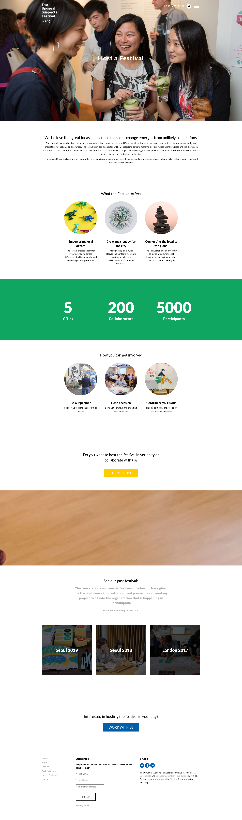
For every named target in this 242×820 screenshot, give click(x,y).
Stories (45, 766)
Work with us (121, 727)
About (45, 762)
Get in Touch (121, 473)
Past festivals (49, 771)
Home (45, 758)
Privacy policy (82, 805)
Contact (46, 779)
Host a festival (174, 6)
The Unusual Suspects (64, 13)
